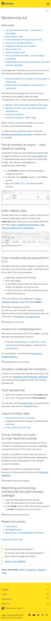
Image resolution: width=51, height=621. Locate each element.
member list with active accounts (16, 134)
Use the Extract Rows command (20, 418)
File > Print (16, 398)
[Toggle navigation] (47, 4)
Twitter (22, 569)
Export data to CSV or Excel (18, 427)
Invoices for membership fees (19, 43)
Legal (3, 615)
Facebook (31, 569)
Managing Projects (13, 529)
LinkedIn (41, 569)
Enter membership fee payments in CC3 (23, 39)
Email (4, 573)
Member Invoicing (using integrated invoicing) (26, 105)
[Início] (9, 4)
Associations (11, 526)
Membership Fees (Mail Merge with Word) (24, 533)
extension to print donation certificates (30, 377)
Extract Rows (26, 403)
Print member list (13, 49)
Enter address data (14, 36)
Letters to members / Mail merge (20, 117)
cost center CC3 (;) (18, 183)
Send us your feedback (15, 561)
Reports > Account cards (28, 316)
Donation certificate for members (20, 46)
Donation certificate (14, 114)
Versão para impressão (12, 539)
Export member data (15, 52)
